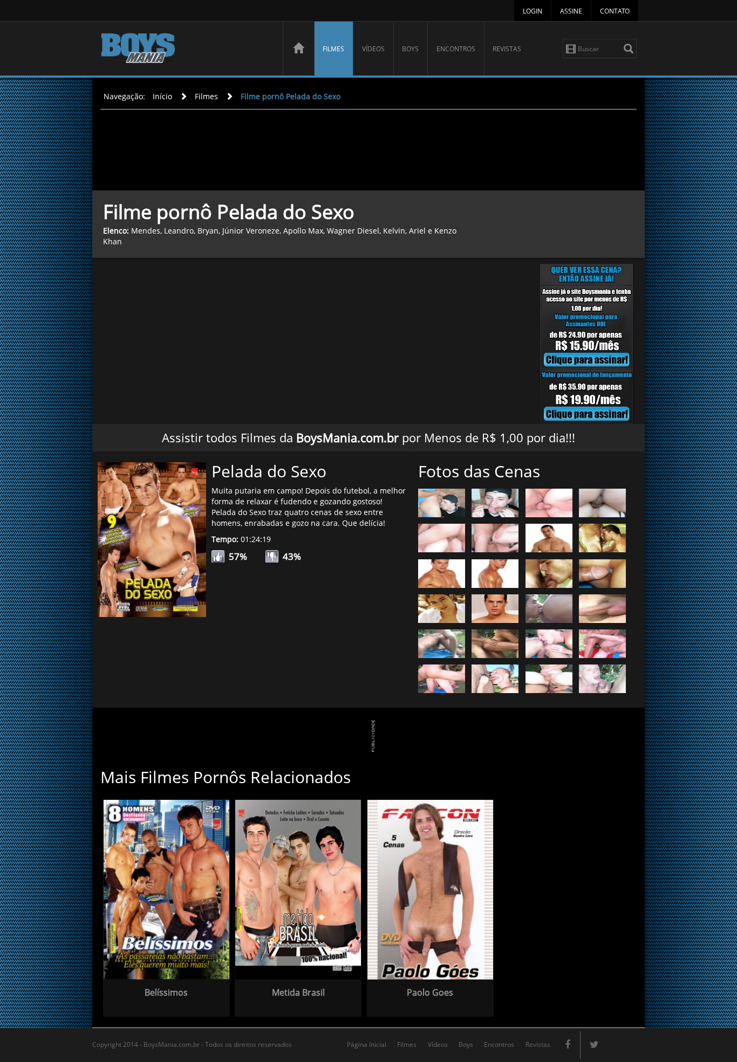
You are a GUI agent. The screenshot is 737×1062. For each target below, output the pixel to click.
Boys (410, 48)
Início (162, 96)
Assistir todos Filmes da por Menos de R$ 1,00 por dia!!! (368, 437)
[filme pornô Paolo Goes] (430, 888)
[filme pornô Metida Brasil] (298, 888)
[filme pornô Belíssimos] (166, 888)
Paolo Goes (430, 992)
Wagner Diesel (353, 230)
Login (532, 11)
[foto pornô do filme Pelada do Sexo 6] (495, 537)
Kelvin (394, 230)
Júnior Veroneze (250, 230)
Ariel (417, 230)
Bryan (208, 230)
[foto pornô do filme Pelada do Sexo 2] (495, 502)
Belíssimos (166, 992)
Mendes (145, 230)
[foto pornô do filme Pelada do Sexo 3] (549, 502)
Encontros (455, 48)
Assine (571, 11)
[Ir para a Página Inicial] (298, 49)
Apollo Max (303, 230)
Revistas (507, 48)
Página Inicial (366, 1044)
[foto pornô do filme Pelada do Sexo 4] (602, 502)
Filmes (333, 48)
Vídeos (373, 48)
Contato (615, 11)
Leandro (179, 230)
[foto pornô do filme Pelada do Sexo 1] (441, 502)
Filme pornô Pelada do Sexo (290, 96)
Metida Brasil (298, 992)
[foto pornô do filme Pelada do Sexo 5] (441, 537)
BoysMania (185, 50)
